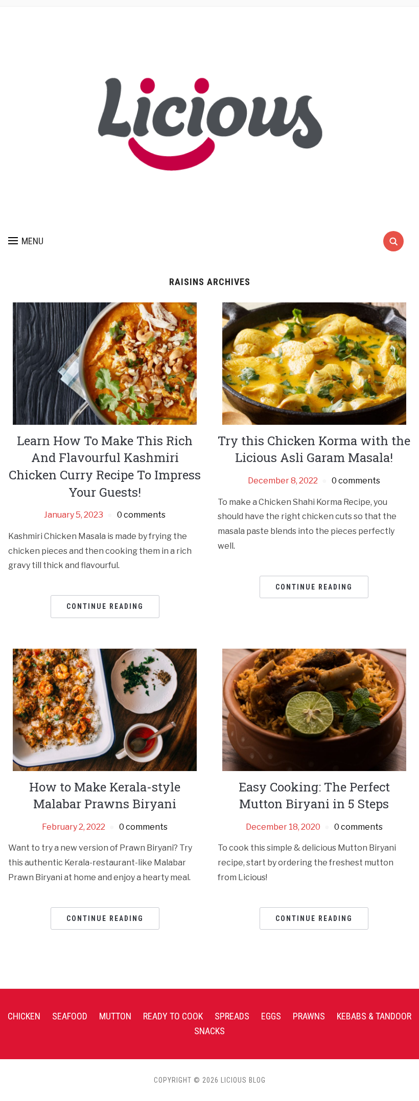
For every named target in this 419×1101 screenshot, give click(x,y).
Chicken (24, 1016)
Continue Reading (105, 606)
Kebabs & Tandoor (374, 1016)
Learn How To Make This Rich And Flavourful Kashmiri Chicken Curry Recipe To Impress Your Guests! (105, 466)
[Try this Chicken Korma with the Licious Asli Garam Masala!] (314, 363)
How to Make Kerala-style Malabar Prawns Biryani (104, 795)
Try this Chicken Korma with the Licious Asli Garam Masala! (314, 449)
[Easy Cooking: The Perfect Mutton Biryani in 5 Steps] (314, 709)
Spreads (232, 1016)
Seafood (69, 1016)
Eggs (271, 1016)
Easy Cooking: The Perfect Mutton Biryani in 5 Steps (314, 795)
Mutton (115, 1016)
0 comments (141, 515)
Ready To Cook (173, 1016)
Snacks (209, 1031)
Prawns (309, 1016)
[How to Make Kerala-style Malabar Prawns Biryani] (105, 709)
